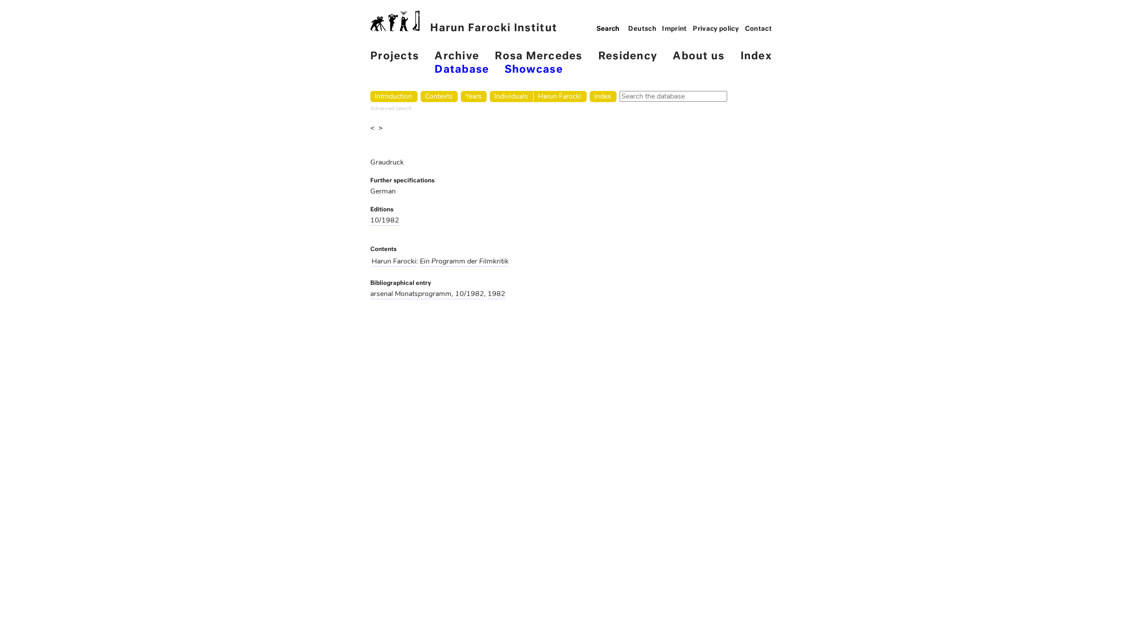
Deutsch (642, 29)
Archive (456, 56)
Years (473, 96)
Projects (394, 56)
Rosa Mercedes (538, 56)
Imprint (674, 29)
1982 (496, 294)
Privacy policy (716, 29)
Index (756, 56)
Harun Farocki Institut (493, 28)
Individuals (511, 96)
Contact (758, 29)
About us (698, 56)
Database (461, 70)
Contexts (438, 96)
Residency (627, 56)
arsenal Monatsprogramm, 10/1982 (427, 294)
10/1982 (384, 220)
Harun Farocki (559, 96)
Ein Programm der (464, 261)
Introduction (393, 96)
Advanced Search (391, 108)
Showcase (534, 70)
